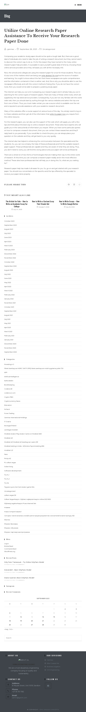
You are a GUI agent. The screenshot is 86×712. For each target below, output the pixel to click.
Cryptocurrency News (12, 401)
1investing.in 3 (9, 364)
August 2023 (8, 229)
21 (43, 621)
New (6, 454)
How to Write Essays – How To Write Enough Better (69, 202)
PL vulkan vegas (10, 462)
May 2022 (7, 282)
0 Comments (20, 564)
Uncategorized (49, 49)
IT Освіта (7, 421)
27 (32, 625)
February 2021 (9, 336)
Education (8, 405)
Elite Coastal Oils (53, 663)
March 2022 (8, 290)
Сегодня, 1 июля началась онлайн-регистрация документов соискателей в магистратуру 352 (39, 516)
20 (32, 621)
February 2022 (9, 295)
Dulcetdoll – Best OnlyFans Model (17, 570)
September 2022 (10, 266)
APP (5, 372)
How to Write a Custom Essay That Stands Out (43, 202)
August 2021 (8, 315)
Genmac (50, 660)
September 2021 (10, 311)
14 (43, 617)
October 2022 (9, 262)
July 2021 (7, 319)
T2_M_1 (6, 475)
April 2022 (7, 286)
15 (54, 617)
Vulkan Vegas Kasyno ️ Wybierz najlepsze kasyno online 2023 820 (27, 499)
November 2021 (10, 303)
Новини (7, 507)
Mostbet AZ (8, 438)
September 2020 (10, 352)
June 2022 (7, 278)
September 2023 (10, 225)
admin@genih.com (19, 698)
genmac (10, 49)
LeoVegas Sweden (11, 430)
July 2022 (7, 274)
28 (43, 625)
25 (10, 625)
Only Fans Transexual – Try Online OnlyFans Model (24, 562)
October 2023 (9, 221)
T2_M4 (6, 483)
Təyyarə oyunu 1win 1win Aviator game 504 (19, 487)
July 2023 (7, 233)
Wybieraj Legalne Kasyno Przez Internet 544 (20, 503)
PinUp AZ (7, 458)
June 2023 (8, 237)
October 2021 (9, 307)
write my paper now (58, 114)
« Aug (6, 629)
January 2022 (9, 299)
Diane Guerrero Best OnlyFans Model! (19, 578)
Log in (6, 543)
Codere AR (8, 389)
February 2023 (9, 250)
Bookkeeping (9, 385)
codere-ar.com (9, 393)
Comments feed (10, 549)
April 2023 (7, 241)
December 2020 (10, 344)
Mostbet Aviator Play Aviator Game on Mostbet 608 (23, 434)
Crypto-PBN (8, 397)
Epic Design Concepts (49, 709)
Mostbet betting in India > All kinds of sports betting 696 (24, 446)
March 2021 (8, 331)
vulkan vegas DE (10, 495)
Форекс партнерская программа (17, 532)
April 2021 (7, 327)
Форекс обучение (11, 528)
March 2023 (8, 245)
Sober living (8, 466)
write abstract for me (49, 76)
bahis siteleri (8, 381)
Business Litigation (53, 666)
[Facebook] (48, 686)
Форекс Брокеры (11, 524)
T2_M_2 (7, 479)
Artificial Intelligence (11, 376)
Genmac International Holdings (15, 417)
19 (21, 621)
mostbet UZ (8, 450)
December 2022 (10, 254)
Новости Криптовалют (13, 512)
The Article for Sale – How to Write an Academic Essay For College (17, 204)
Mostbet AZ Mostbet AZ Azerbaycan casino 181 (21, 442)
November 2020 (10, 348)
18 (10, 621)
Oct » (11, 629)
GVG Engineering (53, 670)
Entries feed (8, 546)
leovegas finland (10, 426)
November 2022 (10, 258)
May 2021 (7, 323)
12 (21, 617)
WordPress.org (9, 551)
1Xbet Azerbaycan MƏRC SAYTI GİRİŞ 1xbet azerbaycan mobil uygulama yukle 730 (33, 368)
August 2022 (8, 270)
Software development (12, 471)
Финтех (7, 520)
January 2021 (8, 340)
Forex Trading (9, 413)
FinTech (7, 409)
